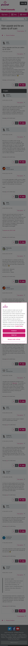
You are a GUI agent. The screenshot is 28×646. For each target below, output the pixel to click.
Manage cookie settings (14, 339)
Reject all (14, 335)
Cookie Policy (19, 326)
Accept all (14, 330)
